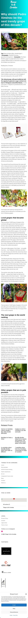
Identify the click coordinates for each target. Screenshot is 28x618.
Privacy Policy (15, 615)
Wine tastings (4, 467)
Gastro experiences (5, 471)
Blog (2, 478)
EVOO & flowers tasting (6, 469)
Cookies (11, 615)
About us (3, 482)
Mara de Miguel (6, 32)
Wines (2, 11)
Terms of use (4, 525)
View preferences (14, 612)
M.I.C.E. (3, 473)
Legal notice (4, 522)
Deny (14, 608)
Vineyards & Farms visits (7, 476)
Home (2, 465)
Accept (14, 605)
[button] (26, 594)
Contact (3, 480)
